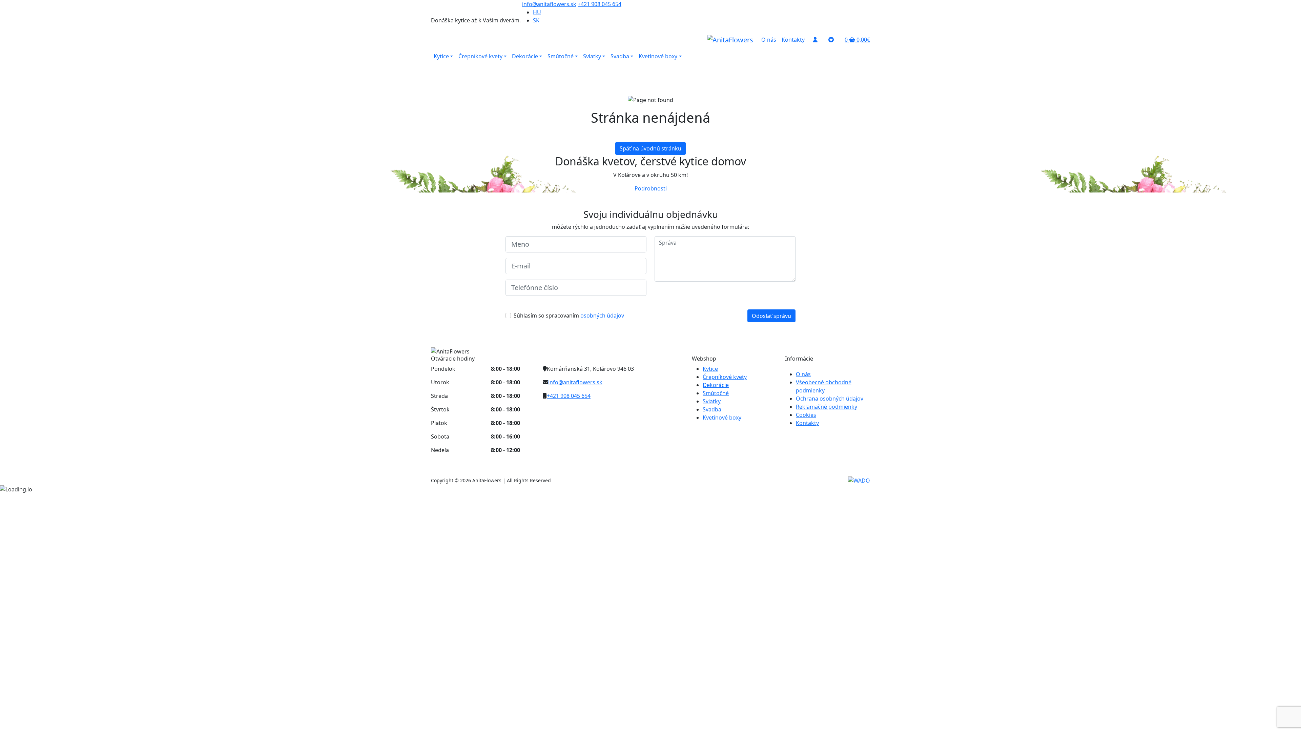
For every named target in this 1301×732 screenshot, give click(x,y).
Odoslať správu (771, 316)
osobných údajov (602, 315)
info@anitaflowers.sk (549, 4)
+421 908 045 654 (599, 4)
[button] (857, 40)
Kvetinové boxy (722, 417)
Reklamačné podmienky (826, 406)
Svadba (712, 409)
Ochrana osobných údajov (829, 398)
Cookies (806, 415)
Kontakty (807, 423)
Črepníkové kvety (725, 377)
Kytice (710, 368)
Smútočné (716, 393)
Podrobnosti (651, 188)
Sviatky (712, 401)
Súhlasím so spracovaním (569, 315)
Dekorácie (716, 385)
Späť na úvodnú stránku (650, 148)
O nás (803, 374)
